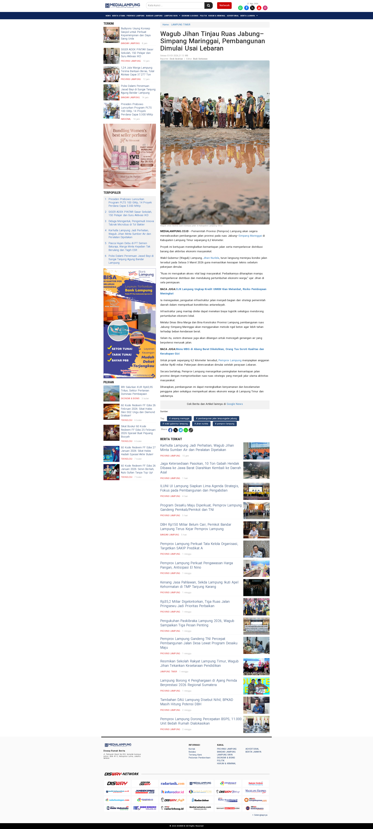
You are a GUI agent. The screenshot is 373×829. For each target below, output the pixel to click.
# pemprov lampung (224, 423)
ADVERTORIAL (233, 16)
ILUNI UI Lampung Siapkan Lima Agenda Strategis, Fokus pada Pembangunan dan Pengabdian (199, 488)
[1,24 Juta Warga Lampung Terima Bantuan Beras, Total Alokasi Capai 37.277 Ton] (111, 74)
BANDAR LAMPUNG (154, 16)
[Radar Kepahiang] (228, 800)
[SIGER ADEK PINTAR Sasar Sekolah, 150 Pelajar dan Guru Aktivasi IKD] (111, 56)
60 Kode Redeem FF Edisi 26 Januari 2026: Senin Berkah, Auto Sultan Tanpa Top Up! (138, 469)
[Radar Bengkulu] (145, 808)
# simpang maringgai (179, 418)
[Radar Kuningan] (117, 800)
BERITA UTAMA (118, 16)
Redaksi (192, 751)
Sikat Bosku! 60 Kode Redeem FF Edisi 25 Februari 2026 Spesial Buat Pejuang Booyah (138, 431)
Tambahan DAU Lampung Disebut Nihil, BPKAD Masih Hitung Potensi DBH (196, 702)
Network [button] (225, 5)
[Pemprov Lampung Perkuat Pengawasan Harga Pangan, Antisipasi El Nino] (256, 568)
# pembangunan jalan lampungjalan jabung (216, 418)
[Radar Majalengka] (145, 800)
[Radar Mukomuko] (117, 808)
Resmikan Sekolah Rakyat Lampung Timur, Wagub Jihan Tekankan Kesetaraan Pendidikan (199, 663)
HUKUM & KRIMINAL (216, 16)
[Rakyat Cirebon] (255, 783)
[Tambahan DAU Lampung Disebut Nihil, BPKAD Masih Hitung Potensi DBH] (256, 705)
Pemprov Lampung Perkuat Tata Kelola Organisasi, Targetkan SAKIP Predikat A (199, 546)
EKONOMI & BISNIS (190, 16)
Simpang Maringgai (250, 236)
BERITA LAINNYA (247, 16)
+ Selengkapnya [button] (259, 815)
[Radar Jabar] (200, 800)
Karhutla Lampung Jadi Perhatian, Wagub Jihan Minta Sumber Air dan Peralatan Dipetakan (128, 234)
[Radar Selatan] (255, 808)
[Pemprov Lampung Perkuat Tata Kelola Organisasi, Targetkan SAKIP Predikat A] (256, 549)
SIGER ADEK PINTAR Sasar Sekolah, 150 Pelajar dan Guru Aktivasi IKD (137, 53)
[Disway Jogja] (172, 800)
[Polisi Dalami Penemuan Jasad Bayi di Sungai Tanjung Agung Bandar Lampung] (111, 92)
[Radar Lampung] (200, 791)
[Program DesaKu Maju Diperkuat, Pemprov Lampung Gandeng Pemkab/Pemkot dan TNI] (256, 510)
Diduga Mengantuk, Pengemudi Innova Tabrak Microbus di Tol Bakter (129, 223)
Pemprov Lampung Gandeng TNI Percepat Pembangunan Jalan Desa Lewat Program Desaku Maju (198, 643)
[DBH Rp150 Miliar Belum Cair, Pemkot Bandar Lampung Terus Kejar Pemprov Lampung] (256, 529)
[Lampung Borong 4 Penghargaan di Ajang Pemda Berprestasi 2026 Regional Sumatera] (256, 685)
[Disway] (117, 783)
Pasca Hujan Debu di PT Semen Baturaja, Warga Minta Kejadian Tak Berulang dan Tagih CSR (127, 247)
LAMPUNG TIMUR (180, 24)
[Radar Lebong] (172, 808)
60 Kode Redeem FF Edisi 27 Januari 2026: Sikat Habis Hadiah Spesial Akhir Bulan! (138, 451)
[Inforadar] (172, 791)
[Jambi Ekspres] (145, 791)
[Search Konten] (208, 5)
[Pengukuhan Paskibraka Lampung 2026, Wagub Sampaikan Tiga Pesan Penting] (256, 626)
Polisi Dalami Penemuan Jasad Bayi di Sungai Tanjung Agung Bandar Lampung (138, 89)
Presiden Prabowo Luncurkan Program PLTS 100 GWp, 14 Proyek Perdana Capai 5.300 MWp (137, 109)
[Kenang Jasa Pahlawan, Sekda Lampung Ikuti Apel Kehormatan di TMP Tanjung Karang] (256, 587)
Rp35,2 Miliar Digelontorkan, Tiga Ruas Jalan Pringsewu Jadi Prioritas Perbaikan (195, 604)
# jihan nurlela (201, 423)
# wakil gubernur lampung (175, 423)
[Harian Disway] (145, 783)
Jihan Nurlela (211, 258)
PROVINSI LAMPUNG (135, 16)
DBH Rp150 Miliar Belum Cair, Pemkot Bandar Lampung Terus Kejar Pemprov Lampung (195, 527)
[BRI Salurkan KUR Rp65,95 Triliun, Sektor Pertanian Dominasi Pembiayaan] (111, 393)
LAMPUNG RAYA (171, 16)
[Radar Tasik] (172, 783)
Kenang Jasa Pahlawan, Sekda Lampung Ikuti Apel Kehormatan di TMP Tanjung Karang (199, 584)
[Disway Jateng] (228, 791)
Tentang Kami (195, 754)
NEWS (108, 16)
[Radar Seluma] (200, 808)
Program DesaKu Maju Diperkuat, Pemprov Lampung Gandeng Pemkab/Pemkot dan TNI (201, 507)
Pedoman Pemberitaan (199, 757)
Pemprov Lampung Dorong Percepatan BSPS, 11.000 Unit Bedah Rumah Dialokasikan (201, 721)
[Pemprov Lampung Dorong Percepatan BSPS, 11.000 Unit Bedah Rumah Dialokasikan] (256, 724)
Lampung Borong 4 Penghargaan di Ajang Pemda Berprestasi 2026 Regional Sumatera (198, 682)
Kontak (192, 749)
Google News (235, 404)
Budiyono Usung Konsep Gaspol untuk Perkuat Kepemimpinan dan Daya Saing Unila (136, 34)
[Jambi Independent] (117, 791)
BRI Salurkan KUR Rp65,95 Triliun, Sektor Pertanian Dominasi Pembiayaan (137, 390)
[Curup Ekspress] (255, 800)
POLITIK (203, 16)
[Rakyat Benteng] (228, 808)
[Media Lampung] (200, 783)
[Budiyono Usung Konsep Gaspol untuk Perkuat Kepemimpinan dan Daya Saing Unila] (111, 35)
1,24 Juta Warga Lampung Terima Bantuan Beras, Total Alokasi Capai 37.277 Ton (137, 71)
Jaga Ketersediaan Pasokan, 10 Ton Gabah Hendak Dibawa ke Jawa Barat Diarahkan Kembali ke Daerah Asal (200, 468)
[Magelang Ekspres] (255, 791)
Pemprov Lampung (230, 360)
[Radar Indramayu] (228, 783)
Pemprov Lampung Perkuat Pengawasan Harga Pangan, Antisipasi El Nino (196, 565)
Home (165, 24)
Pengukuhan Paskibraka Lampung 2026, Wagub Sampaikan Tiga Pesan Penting (197, 623)
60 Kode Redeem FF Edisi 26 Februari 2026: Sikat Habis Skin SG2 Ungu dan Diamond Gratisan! (138, 410)
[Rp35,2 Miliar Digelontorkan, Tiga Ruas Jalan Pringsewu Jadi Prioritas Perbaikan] (256, 606)
